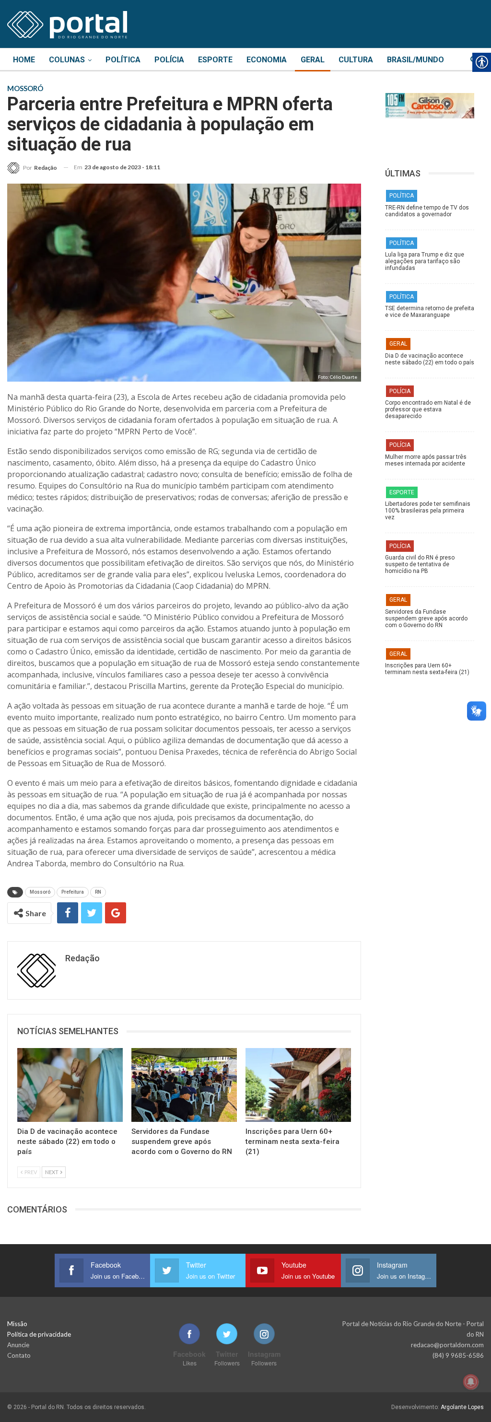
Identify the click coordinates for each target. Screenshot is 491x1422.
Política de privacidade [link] (39, 1334)
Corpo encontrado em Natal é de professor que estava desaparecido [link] (428, 409)
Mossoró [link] (40, 892)
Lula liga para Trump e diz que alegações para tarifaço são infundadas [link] (424, 261)
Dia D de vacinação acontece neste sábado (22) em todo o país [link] (429, 359)
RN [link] (98, 892)
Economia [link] (266, 59)
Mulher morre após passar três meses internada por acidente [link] (426, 460)
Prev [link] (30, 1172)
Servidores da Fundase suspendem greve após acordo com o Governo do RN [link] (426, 618)
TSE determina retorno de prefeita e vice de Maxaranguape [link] (429, 311)
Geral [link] (313, 59)
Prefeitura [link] (72, 892)
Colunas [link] (67, 59)
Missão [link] (17, 1324)
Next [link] (52, 1172)
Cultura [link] (356, 59)
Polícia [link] (169, 59)
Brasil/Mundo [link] (415, 59)
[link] (67, 23)
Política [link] (122, 59)
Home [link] (24, 59)
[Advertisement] (429, 747)
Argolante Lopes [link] (462, 1407)
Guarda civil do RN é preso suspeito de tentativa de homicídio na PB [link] (420, 564)
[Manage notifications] (471, 1381)
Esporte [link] (215, 59)
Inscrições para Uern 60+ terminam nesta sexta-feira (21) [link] (427, 669)
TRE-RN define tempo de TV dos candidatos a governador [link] (427, 211)
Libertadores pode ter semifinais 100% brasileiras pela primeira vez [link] (427, 511)
